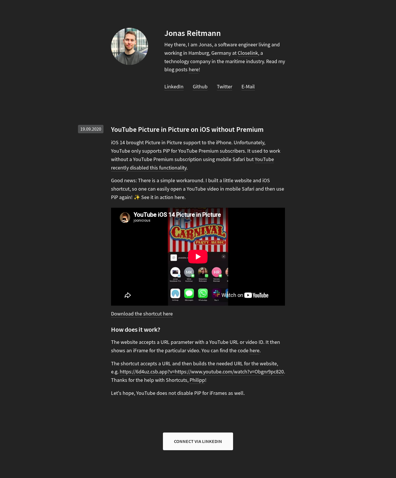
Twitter (224, 86)
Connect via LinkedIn (198, 441)
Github (200, 86)
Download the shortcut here (142, 314)
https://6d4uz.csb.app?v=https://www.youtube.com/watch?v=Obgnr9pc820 (202, 371)
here (194, 69)
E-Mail (248, 86)
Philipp (197, 380)
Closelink (248, 53)
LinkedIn (174, 86)
